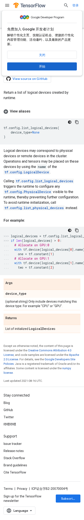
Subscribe (69, 499)
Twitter (9, 417)
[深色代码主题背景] (69, 122)
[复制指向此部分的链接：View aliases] (34, 111)
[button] (42, 111)
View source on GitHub (30, 79)
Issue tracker (13, 444)
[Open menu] (7, 5)
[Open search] (66, 5)
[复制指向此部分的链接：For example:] (29, 220)
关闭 (42, 55)
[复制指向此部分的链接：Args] (17, 283)
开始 (42, 66)
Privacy (22, 488)
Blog (7, 403)
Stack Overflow (14, 458)
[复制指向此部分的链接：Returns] (21, 318)
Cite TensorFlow (15, 472)
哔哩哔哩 (10, 424)
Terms (8, 488)
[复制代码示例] (76, 122)
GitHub (8, 410)
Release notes (14, 451)
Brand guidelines (15, 465)
